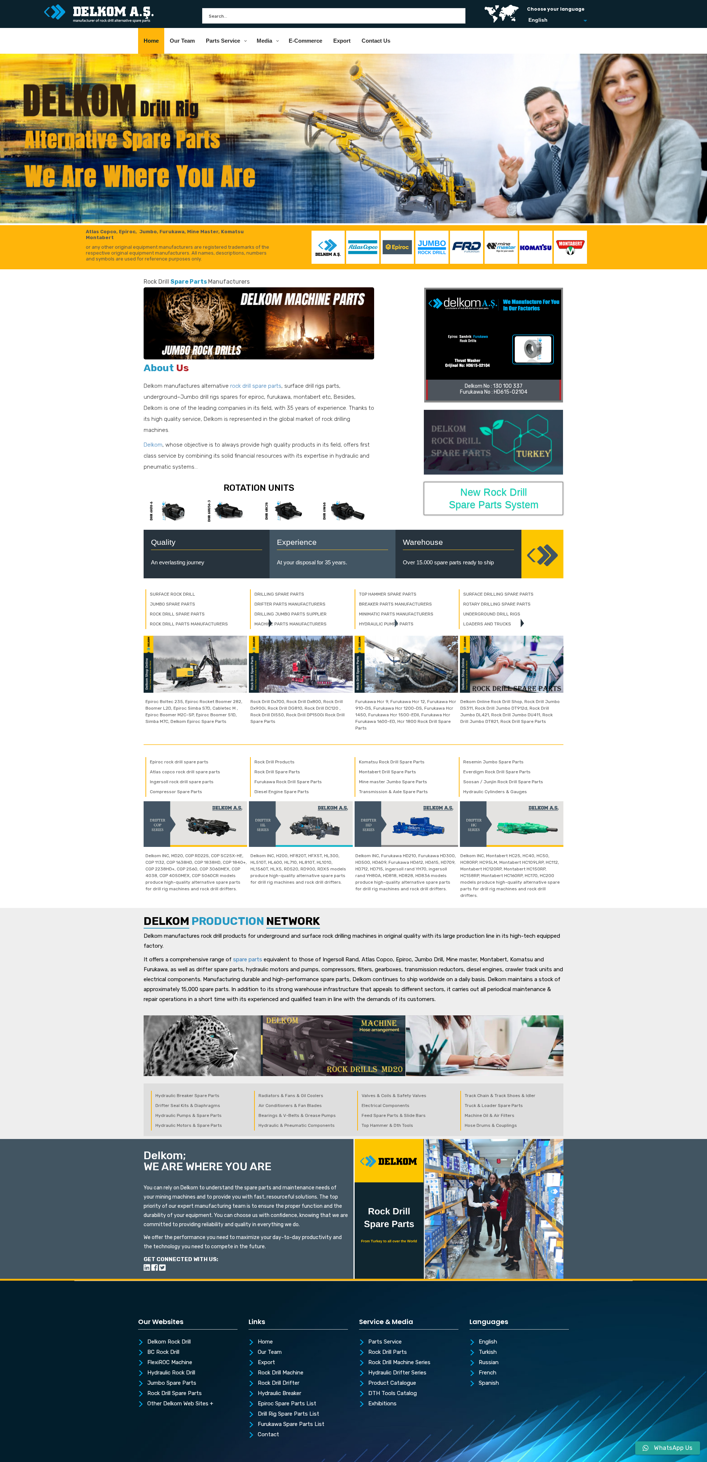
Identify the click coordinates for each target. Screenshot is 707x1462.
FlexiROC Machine (169, 1363)
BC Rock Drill (163, 1352)
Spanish (489, 1383)
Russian (489, 1363)
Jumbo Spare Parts (171, 1383)
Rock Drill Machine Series (399, 1363)
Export (266, 1363)
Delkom (153, 444)
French (487, 1373)
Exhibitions (382, 1404)
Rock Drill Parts (387, 1352)
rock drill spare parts (255, 386)
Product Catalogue (392, 1383)
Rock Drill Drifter (278, 1383)
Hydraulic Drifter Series (397, 1373)
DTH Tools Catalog (392, 1394)
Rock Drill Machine (280, 1373)
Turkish (488, 1352)
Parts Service (385, 1342)
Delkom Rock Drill (169, 1342)
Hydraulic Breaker (279, 1394)
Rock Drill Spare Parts (174, 1394)
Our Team (270, 1352)
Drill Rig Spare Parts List (288, 1414)
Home (265, 1342)
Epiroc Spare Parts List (287, 1404)
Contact (268, 1435)
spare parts (247, 959)
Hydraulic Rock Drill (171, 1373)
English (488, 1342)
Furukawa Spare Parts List (291, 1424)
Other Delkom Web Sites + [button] (180, 1404)
